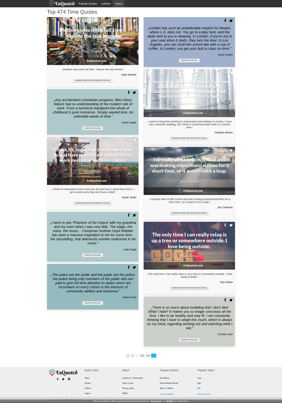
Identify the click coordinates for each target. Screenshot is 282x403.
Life (198, 388)
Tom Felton (226, 282)
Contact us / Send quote (132, 378)
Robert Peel (129, 297)
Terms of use (127, 383)
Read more (156, 401)
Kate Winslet (128, 74)
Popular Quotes (88, 3)
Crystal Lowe (225, 334)
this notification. (177, 401)
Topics (118, 3)
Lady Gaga (129, 249)
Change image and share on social (92, 80)
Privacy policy (128, 388)
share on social (92, 128)
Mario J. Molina (166, 388)
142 (148, 355)
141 (142, 355)
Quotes (88, 383)
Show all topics (203, 394)
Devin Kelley (225, 54)
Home (87, 378)
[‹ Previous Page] (128, 356)
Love (199, 378)
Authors (105, 3)
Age (199, 383)
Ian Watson (164, 378)
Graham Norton (224, 132)
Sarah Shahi (129, 197)
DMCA (125, 393)
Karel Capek (129, 122)
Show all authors (167, 394)
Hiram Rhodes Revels (169, 383)
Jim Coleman (225, 207)
